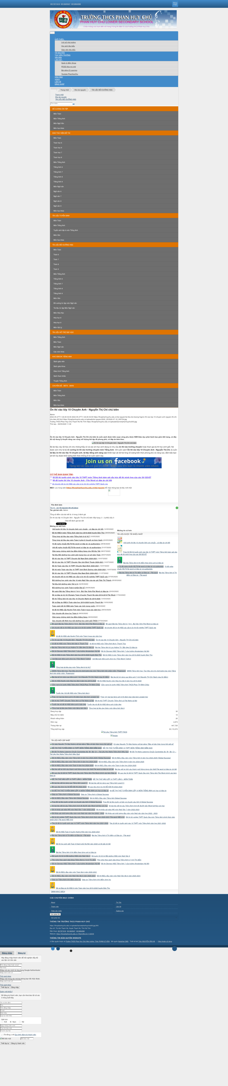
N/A (5, 1022)
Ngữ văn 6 (57, 191)
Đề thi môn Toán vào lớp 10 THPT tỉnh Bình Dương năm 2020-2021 (79, 569)
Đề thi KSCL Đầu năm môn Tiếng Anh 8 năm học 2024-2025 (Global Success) (141, 758)
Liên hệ (118, 906)
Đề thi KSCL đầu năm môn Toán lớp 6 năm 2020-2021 (76, 872)
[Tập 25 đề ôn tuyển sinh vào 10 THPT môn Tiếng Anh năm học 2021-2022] (79, 823)
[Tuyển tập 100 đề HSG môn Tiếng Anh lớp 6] (53, 693)
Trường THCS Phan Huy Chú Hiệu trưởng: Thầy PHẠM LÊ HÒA (88, 941)
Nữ (22, 1022)
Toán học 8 (58, 157)
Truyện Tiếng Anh (60, 381)
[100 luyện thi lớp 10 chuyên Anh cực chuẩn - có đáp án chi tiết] (120, 542)
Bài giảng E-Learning (69, 70)
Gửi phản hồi (55, 914)
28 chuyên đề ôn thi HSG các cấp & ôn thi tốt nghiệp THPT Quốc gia (80, 576)
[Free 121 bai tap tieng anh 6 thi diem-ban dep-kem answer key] (75, 697)
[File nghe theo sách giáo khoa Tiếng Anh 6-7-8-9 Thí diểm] (73, 860)
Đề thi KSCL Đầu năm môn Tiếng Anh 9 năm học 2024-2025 (121, 761)
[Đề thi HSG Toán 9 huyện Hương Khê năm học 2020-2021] (53, 831)
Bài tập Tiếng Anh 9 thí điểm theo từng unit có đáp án (143, 563)
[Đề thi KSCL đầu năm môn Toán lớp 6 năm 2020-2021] (53, 872)
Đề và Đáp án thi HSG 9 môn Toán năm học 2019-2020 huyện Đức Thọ (83, 888)
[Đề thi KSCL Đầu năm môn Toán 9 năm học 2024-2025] (72, 765)
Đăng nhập (7, 953)
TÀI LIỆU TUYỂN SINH (60, 215)
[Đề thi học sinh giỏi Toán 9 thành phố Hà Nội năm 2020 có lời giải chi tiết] (53, 844)
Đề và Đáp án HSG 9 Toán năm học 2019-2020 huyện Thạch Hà (77, 602)
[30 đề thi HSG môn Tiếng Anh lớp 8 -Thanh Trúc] (69, 643)
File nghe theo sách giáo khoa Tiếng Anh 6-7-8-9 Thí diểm (119, 860)
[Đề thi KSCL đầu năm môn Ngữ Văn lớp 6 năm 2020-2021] (73, 876)
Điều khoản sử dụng (165, 941)
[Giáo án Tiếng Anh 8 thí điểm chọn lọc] (66, 879)
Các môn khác (59, 351)
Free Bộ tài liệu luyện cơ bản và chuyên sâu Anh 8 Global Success (128, 802)
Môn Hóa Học (59, 313)
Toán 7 (56, 259)
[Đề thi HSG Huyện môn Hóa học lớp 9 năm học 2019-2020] (73, 681)
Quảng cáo (120, 911)
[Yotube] (114, 735)
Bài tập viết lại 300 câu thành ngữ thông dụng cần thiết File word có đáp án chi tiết (146, 769)
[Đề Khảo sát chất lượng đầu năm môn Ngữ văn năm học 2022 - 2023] (77, 813)
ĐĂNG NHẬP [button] (59, 84)
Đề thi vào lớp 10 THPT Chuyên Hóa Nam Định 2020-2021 (75, 573)
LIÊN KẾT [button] (59, 60)
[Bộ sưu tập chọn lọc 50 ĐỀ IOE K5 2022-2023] (68, 787)
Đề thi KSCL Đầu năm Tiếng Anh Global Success (108, 798)
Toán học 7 (58, 152)
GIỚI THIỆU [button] (59, 39)
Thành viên (55, 906)
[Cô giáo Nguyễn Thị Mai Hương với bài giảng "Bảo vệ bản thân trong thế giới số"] (81, 744)
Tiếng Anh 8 (58, 177)
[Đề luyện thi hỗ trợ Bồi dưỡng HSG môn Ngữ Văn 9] (70, 856)
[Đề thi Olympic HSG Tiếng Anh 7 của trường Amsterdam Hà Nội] (75, 651)
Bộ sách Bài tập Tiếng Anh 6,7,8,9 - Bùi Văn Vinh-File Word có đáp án (80, 591)
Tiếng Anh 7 (58, 172)
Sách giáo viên (59, 361)
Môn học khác (59, 128)
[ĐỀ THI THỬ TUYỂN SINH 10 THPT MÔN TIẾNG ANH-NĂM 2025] (76, 748)
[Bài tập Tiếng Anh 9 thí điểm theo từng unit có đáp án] (120, 563)
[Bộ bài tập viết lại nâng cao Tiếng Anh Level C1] (69, 783)
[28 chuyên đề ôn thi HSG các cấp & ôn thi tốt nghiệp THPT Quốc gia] (77, 627)
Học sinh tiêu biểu (68, 46)
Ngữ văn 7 (57, 196)
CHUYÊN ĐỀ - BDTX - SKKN (63, 385)
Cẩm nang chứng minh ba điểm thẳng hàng (69, 617)
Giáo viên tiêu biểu (68, 49)
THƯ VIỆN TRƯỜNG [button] (62, 55)
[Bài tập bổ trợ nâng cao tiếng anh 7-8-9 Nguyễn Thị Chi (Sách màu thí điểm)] (80, 677)
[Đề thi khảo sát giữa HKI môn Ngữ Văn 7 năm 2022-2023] (73, 809)
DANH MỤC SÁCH (58, 891)
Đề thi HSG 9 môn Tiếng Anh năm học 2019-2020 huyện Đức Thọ (78, 533)
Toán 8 (56, 264)
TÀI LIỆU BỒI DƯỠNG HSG (62, 245)
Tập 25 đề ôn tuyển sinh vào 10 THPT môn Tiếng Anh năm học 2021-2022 (137, 823)
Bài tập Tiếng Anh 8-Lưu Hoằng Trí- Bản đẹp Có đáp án (116, 647)
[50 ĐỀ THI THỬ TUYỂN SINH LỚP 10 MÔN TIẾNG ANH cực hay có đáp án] (79, 790)
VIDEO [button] (57, 79)
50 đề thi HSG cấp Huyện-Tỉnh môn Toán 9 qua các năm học (76, 609)
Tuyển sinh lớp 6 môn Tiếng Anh (66, 230)
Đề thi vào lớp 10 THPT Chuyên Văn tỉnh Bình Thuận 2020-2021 (77, 562)
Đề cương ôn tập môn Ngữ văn (65, 303)
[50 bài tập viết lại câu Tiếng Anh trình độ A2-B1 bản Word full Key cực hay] (79, 806)
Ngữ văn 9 (57, 206)
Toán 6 (56, 254)
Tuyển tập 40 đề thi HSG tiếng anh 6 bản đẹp (104, 704)
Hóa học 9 (57, 322)
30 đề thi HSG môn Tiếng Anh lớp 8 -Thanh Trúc (108, 643)
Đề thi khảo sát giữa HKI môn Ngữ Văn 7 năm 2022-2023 (117, 809)
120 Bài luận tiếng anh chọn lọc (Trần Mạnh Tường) (111, 659)
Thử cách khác (5, 976)
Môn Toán (57, 113)
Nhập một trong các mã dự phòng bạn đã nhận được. (20, 978)
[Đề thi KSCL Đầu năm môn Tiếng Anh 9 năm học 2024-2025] (74, 761)
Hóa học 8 (57, 317)
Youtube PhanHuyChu (69, 74)
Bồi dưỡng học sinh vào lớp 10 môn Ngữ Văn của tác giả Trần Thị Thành (81, 580)
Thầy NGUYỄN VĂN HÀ (146, 941)
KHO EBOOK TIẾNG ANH (62, 356)
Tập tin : (64, 508)
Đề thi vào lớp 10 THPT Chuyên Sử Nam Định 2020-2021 (74, 558)
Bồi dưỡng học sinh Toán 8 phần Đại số (68, 587)
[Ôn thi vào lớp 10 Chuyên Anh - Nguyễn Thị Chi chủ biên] (72, 640)
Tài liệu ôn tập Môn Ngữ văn (64, 308)
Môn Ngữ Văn (59, 123)
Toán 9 (56, 269)
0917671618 (55, 4)
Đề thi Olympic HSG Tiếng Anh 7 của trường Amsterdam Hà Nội (125, 651)
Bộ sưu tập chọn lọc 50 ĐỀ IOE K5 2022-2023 (105, 787)
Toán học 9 (58, 147)
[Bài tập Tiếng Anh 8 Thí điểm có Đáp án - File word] (138, 572)
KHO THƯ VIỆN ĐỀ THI (61, 133)
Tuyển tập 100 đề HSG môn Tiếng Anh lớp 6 (72, 693)
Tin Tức (118, 902)
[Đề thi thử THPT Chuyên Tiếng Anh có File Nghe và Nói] (72, 700)
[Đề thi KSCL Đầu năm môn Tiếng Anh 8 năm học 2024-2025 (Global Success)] (81, 758)
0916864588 (76, 4)
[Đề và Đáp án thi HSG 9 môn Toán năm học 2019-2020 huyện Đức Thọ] (53, 888)
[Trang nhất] (55, 37)
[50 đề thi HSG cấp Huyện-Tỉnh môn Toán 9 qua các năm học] (53, 636)
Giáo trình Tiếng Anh (61, 371)
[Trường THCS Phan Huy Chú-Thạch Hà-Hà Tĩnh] (113, 28)
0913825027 (65, 4)
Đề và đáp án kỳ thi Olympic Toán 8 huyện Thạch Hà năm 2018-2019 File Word (83, 595)
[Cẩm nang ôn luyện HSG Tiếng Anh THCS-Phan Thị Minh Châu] (75, 684)
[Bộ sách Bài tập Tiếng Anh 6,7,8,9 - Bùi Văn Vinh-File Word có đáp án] (77, 624)
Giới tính (4, 1019)
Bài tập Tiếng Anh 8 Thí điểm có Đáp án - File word (111, 835)
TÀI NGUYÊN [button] (60, 53)
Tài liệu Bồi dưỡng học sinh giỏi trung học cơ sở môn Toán (76, 555)
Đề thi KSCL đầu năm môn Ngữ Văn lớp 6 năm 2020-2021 (119, 876)
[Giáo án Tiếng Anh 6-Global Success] (65, 794)
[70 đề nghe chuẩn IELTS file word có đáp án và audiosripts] (140, 566)
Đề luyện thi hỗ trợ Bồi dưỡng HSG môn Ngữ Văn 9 (111, 856)
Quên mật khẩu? (6, 991)
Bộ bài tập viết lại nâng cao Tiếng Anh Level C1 (106, 783)
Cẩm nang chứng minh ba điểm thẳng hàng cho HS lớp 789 (76, 551)
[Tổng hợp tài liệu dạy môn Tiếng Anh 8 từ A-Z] (53, 667)
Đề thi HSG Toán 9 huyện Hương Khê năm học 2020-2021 (78, 831)
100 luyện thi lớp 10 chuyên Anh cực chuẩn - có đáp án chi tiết (77, 529)
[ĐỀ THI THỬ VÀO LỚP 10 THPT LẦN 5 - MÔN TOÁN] (71, 779)
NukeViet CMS (123, 941)
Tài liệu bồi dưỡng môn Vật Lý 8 (65, 584)
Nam (14, 1022)
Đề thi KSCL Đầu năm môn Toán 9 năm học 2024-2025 (115, 765)
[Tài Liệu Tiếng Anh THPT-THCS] (114, 732)
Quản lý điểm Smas (68, 63)
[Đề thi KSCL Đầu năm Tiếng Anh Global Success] (69, 798)
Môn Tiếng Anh (59, 118)
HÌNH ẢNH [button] (59, 77)
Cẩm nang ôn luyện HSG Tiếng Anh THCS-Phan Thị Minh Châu (125, 684)
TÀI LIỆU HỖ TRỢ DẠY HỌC (63, 332)
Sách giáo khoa (59, 366)
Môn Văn (57, 235)
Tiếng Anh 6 (58, 167)
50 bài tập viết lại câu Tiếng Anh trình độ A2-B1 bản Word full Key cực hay (137, 806)
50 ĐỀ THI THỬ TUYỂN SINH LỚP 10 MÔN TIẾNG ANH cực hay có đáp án (138, 790)
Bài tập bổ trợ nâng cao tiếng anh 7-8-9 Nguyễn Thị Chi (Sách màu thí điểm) (139, 677)
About (53, 902)
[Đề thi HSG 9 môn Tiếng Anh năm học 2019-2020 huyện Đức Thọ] (76, 655)
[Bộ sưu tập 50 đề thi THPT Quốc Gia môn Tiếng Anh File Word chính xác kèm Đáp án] (83, 773)
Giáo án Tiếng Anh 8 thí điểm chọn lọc (96, 879)
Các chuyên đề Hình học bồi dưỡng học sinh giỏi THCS (74, 621)
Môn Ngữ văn (59, 186)
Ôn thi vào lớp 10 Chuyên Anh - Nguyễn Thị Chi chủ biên (117, 640)
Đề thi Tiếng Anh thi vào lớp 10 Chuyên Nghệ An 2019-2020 (76, 598)
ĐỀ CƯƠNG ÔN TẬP (60, 109)
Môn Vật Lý (58, 327)
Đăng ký (22, 953)
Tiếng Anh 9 (58, 181)
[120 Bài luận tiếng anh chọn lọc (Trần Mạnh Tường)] (71, 659)
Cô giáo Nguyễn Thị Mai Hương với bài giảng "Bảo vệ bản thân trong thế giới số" (144, 744)
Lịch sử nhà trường (68, 42)
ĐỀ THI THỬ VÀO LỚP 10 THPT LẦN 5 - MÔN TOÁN (113, 779)
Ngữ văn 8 (57, 201)
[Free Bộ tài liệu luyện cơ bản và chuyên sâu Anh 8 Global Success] (76, 802)
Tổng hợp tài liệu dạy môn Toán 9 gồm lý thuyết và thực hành (77, 540)
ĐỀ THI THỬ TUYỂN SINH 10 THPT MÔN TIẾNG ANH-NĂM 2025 (127, 748)
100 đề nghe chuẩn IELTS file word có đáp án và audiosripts (76, 547)
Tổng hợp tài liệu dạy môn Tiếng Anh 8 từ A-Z (71, 536)
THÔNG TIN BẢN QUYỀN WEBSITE (65, 938)
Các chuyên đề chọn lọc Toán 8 (65, 613)
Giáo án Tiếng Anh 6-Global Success (95, 794)
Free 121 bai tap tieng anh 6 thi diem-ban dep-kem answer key (124, 697)
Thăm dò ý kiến (56, 911)
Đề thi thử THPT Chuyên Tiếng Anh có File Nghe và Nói (116, 700)
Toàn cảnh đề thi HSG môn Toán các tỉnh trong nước (73, 606)
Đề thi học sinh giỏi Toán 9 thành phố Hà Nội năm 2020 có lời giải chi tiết (83, 844)
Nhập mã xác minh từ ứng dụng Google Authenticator (20, 970)
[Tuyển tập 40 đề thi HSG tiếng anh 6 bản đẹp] (68, 704)
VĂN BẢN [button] (58, 57)
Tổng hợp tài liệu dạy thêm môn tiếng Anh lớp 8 (106, 708)
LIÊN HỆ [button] (58, 82)
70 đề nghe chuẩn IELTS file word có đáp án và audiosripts (76, 544)
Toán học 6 (58, 143)
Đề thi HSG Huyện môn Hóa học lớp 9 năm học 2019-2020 (119, 681)
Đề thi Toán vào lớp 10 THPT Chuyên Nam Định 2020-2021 (75, 566)
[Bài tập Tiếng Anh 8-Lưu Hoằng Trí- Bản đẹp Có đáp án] (72, 647)
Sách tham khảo (60, 376)
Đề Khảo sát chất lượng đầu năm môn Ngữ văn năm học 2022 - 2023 (131, 813)
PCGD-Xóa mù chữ (68, 66)
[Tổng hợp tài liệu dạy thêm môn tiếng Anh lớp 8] (69, 708)
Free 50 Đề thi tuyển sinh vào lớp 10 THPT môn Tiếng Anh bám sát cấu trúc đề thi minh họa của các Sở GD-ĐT (147, 553)
